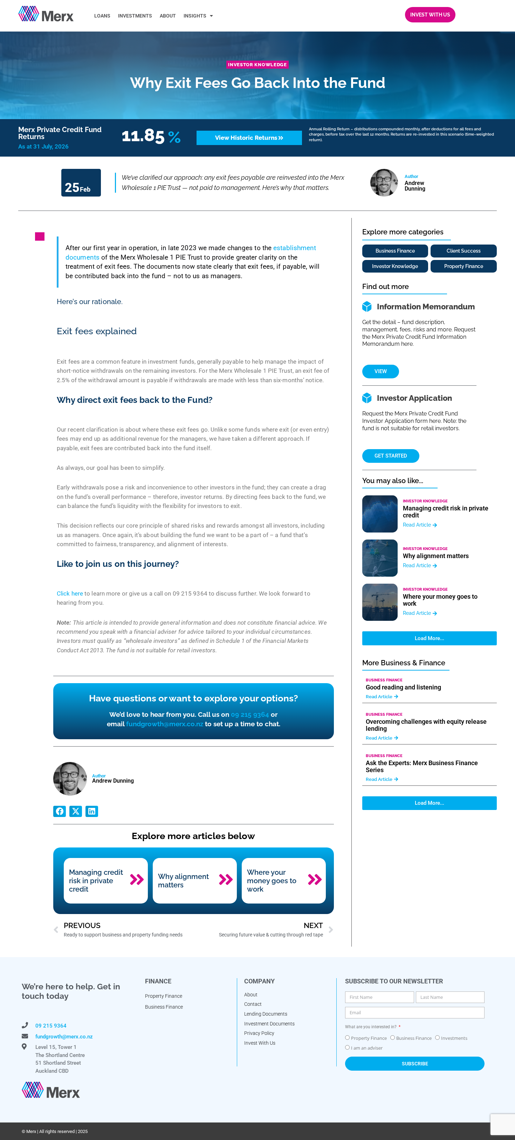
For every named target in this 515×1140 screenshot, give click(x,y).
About (168, 16)
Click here (70, 593)
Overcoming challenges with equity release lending (426, 725)
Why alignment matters (183, 880)
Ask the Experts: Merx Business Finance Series (422, 766)
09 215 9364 (250, 714)
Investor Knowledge (257, 64)
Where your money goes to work (271, 880)
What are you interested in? (371, 1026)
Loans (102, 16)
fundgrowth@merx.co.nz (164, 724)
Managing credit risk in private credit (96, 880)
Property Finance (369, 1038)
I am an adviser (367, 1048)
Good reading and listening (403, 687)
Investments (135, 16)
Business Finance (384, 680)
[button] (59, 811)
